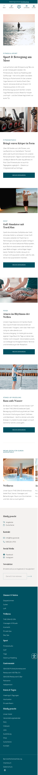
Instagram (9, 557)
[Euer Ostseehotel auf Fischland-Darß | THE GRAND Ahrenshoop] (19, 7)
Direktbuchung (25, 1)
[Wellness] (18, 470)
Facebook (9, 555)
